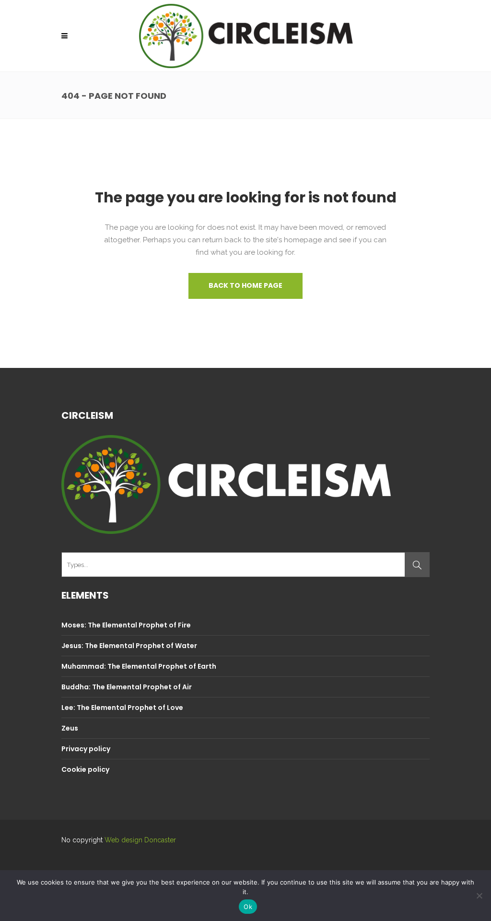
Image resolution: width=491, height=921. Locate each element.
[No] (479, 895)
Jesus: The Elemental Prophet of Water (129, 645)
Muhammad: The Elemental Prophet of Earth (138, 666)
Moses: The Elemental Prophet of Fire (126, 625)
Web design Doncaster (140, 840)
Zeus (69, 728)
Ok (248, 906)
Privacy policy (85, 749)
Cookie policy (85, 769)
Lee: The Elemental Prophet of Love (122, 707)
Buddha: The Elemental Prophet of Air (126, 687)
